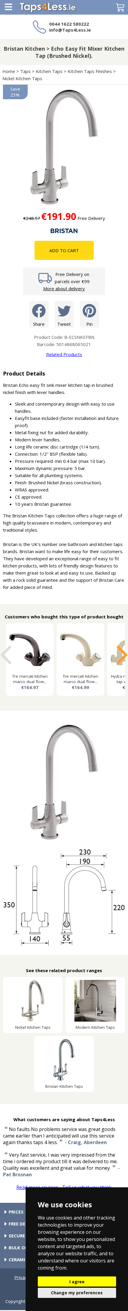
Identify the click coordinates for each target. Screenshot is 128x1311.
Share (39, 324)
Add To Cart (64, 250)
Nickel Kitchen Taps (22, 78)
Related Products (64, 354)
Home (8, 71)
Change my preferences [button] (77, 1293)
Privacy (21, 1277)
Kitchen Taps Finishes (90, 71)
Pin (89, 324)
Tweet (64, 324)
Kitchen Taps (49, 71)
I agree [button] (77, 1281)
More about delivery (64, 288)
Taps (25, 71)
